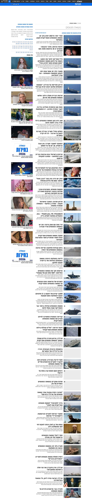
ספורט (69, 1)
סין (17, 33)
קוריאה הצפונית (14, 36)
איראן (25, 29)
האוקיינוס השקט (14, 34)
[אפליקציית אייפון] (16, 4)
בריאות (42, 1)
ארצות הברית (30, 29)
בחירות (64, 1)
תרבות (59, 1)
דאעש (22, 34)
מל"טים (28, 33)
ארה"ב (31, 33)
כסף (51, 1)
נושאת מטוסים (73, 23)
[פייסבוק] (12, 4)
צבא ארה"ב (20, 29)
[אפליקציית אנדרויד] (18, 4)
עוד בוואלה (30, 55)
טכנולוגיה (32, 1)
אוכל (47, 1)
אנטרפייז (24, 31)
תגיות (79, 23)
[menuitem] (73, 1)
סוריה (17, 31)
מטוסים (20, 31)
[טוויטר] (14, 4)
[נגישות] (2, 1)
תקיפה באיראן (30, 31)
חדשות (74, 1)
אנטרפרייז (13, 31)
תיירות (37, 1)
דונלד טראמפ (14, 29)
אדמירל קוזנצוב (29, 34)
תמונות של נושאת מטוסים (25, 24)
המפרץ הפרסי (30, 36)
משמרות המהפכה (22, 33)
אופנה (27, 1)
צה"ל (15, 33)
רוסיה (12, 33)
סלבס (55, 1)
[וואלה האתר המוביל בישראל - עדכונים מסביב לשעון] (79, 1)
